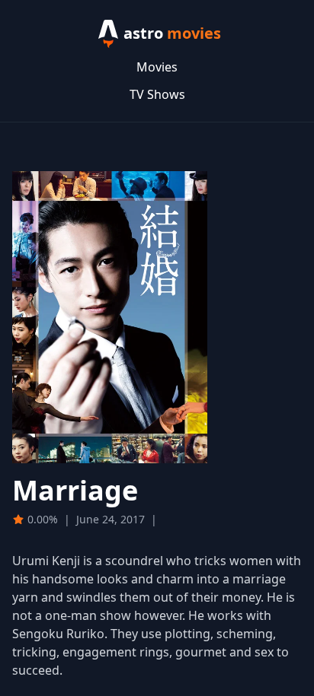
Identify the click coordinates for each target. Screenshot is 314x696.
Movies (157, 67)
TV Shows (157, 94)
